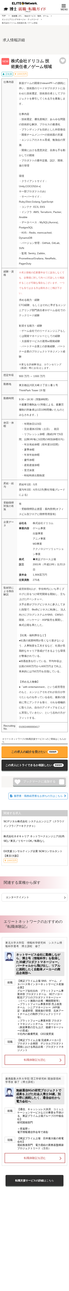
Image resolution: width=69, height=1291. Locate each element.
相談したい (33, 765)
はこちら (34, 1180)
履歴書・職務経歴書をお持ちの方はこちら (38, 795)
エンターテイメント (17, 897)
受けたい (33, 751)
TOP (4, 16)
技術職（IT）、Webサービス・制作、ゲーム (30, 16)
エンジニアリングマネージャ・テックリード (20, 19)
